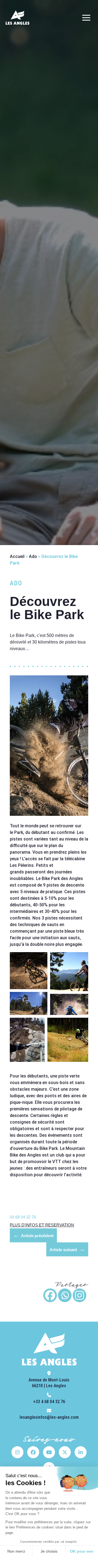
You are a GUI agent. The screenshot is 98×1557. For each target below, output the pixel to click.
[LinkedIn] (81, 1452)
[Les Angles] (17, 17)
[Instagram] (79, 1295)
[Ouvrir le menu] (86, 17)
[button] (28, 970)
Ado (33, 556)
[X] (65, 1452)
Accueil (17, 556)
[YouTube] (49, 1452)
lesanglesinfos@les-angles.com (49, 1417)
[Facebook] (50, 1295)
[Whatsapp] (65, 1295)
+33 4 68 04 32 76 (49, 1401)
